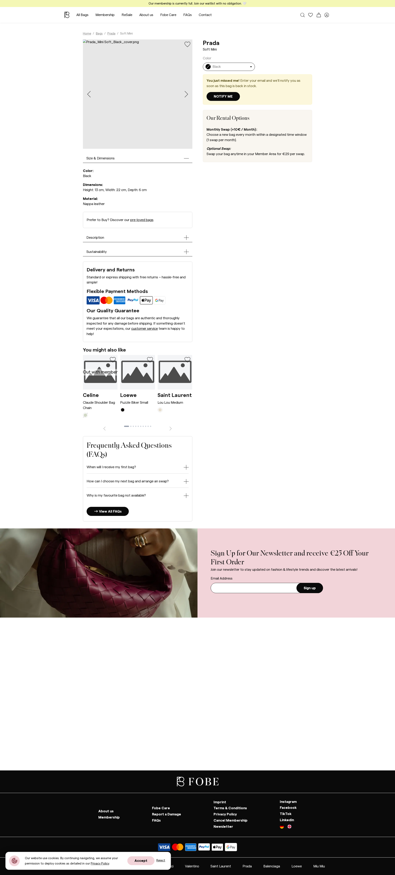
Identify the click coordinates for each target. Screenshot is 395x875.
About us (146, 15)
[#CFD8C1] (85, 415)
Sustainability (96, 252)
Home (87, 33)
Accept (141, 860)
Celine (91, 395)
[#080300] (122, 409)
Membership (105, 15)
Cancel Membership (230, 820)
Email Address (221, 578)
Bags (99, 33)
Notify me (223, 96)
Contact (205, 15)
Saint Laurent (175, 395)
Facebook (288, 808)
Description (95, 237)
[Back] (104, 428)
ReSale (127, 15)
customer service (144, 328)
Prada (111, 33)
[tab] (126, 426)
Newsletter (223, 826)
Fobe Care (168, 15)
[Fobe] (66, 14)
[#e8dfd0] (160, 409)
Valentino (192, 866)
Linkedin (287, 820)
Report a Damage (166, 814)
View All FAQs (110, 511)
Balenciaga (271, 866)
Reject (160, 860)
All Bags (82, 15)
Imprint (220, 802)
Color (207, 58)
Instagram (288, 802)
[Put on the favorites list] (187, 44)
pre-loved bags (141, 220)
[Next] (170, 428)
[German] (283, 827)
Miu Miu (319, 866)
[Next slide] (186, 94)
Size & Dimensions (100, 158)
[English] (289, 827)
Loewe (128, 395)
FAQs (187, 15)
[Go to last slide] (89, 94)
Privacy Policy (225, 814)
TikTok (286, 814)
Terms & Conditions (230, 808)
